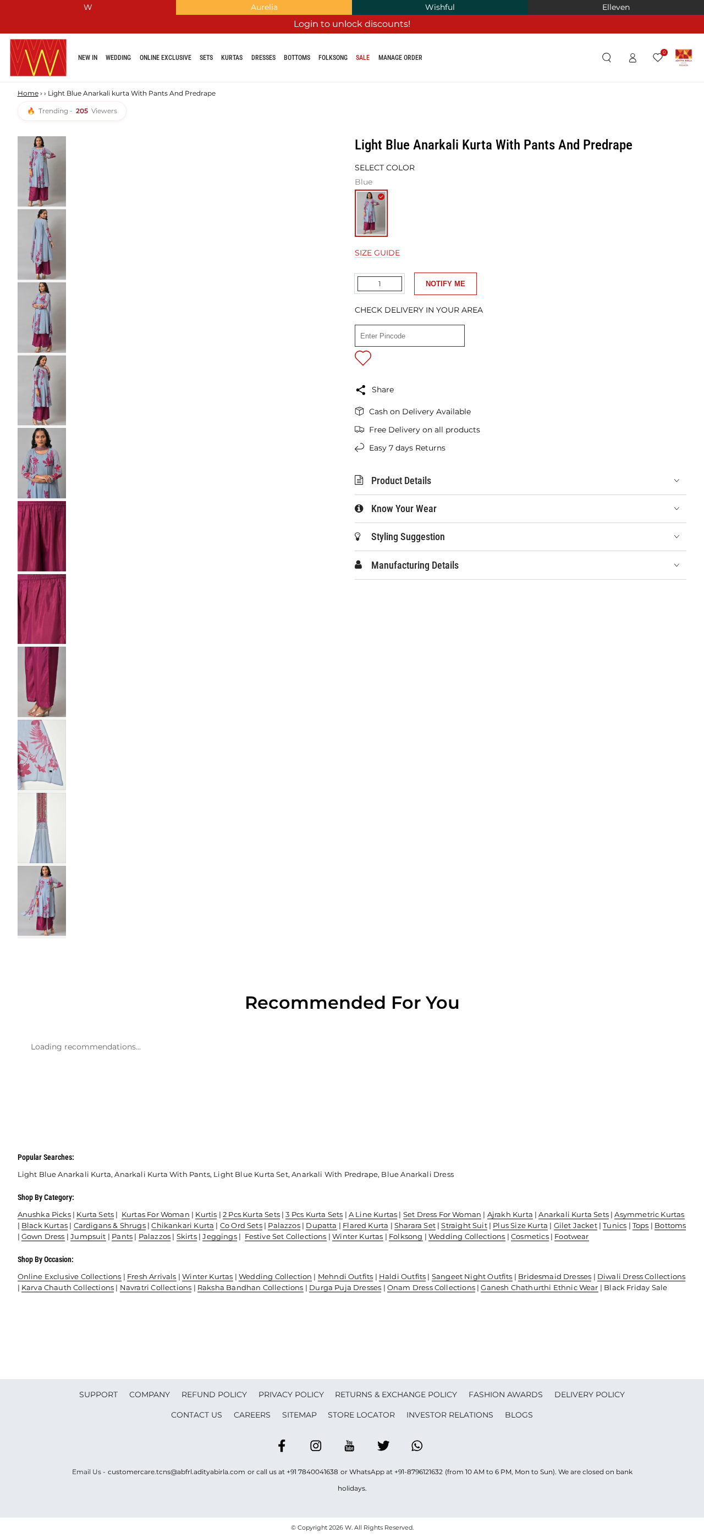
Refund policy (214, 1394)
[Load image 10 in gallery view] (42, 828)
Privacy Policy (291, 1394)
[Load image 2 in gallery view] (42, 244)
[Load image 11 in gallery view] (42, 901)
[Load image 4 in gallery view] (42, 390)
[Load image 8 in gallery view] (42, 682)
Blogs (519, 1415)
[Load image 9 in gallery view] (42, 755)
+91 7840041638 (312, 1472)
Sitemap (299, 1415)
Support (98, 1394)
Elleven (616, 7)
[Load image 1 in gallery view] (42, 171)
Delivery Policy (589, 1394)
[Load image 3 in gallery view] (42, 317)
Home (28, 93)
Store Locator (361, 1415)
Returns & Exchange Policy (396, 1394)
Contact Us (196, 1415)
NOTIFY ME (445, 284)
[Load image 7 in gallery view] (42, 609)
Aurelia (264, 7)
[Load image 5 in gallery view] (42, 463)
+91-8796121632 (418, 1472)
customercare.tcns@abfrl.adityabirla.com (176, 1472)
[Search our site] (606, 58)
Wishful (440, 7)
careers (252, 1415)
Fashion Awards (506, 1394)
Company (149, 1394)
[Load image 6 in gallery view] (42, 536)
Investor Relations (449, 1415)
